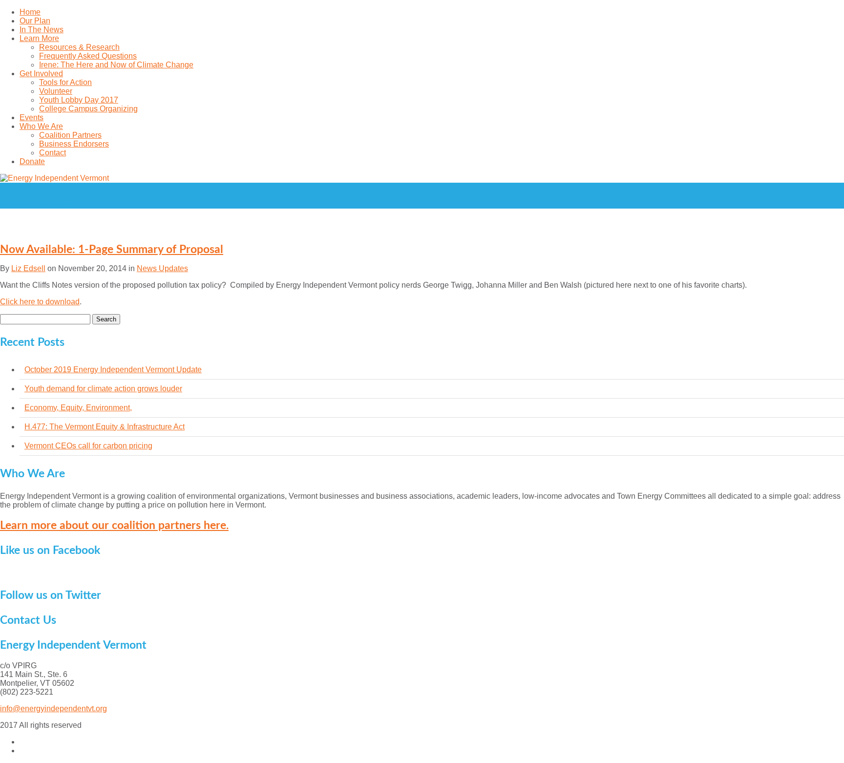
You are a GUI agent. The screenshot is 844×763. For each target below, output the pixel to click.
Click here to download (40, 301)
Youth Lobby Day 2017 (78, 100)
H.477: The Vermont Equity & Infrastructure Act (104, 427)
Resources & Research (79, 47)
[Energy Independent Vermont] (285, 178)
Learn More (39, 38)
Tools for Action (65, 82)
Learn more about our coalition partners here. (114, 525)
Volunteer (55, 91)
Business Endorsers (74, 144)
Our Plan (35, 21)
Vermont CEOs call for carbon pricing (88, 446)
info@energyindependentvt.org (53, 708)
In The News (41, 29)
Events (31, 117)
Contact (52, 152)
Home (30, 12)
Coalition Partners (70, 135)
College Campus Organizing (88, 109)
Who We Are (41, 126)
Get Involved (41, 73)
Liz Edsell (28, 268)
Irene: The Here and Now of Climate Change (116, 65)
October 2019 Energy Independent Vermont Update (113, 369)
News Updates (162, 268)
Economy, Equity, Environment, (78, 407)
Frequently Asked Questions (88, 56)
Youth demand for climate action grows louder (103, 388)
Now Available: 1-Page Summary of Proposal (111, 249)
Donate (32, 161)
